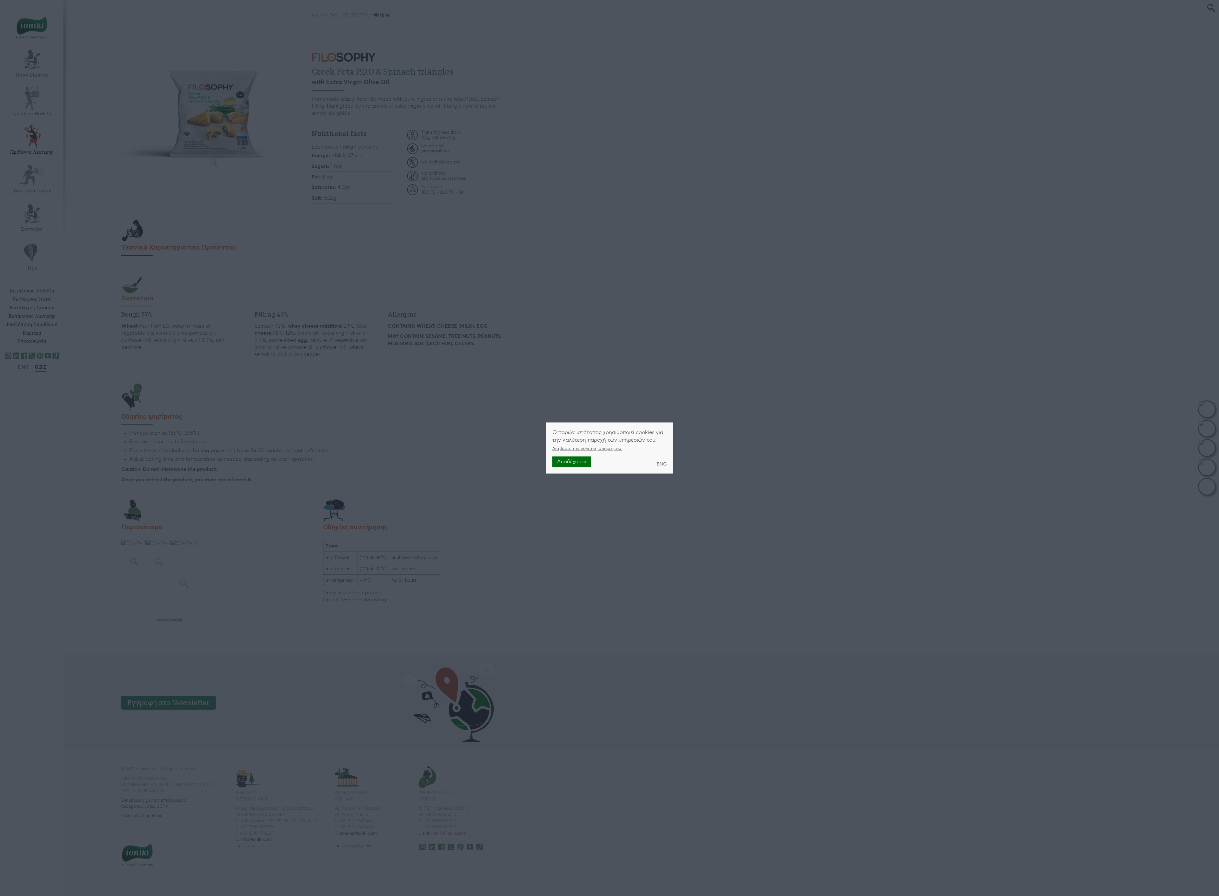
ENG (662, 463)
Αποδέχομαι (571, 462)
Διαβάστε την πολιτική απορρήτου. (587, 448)
